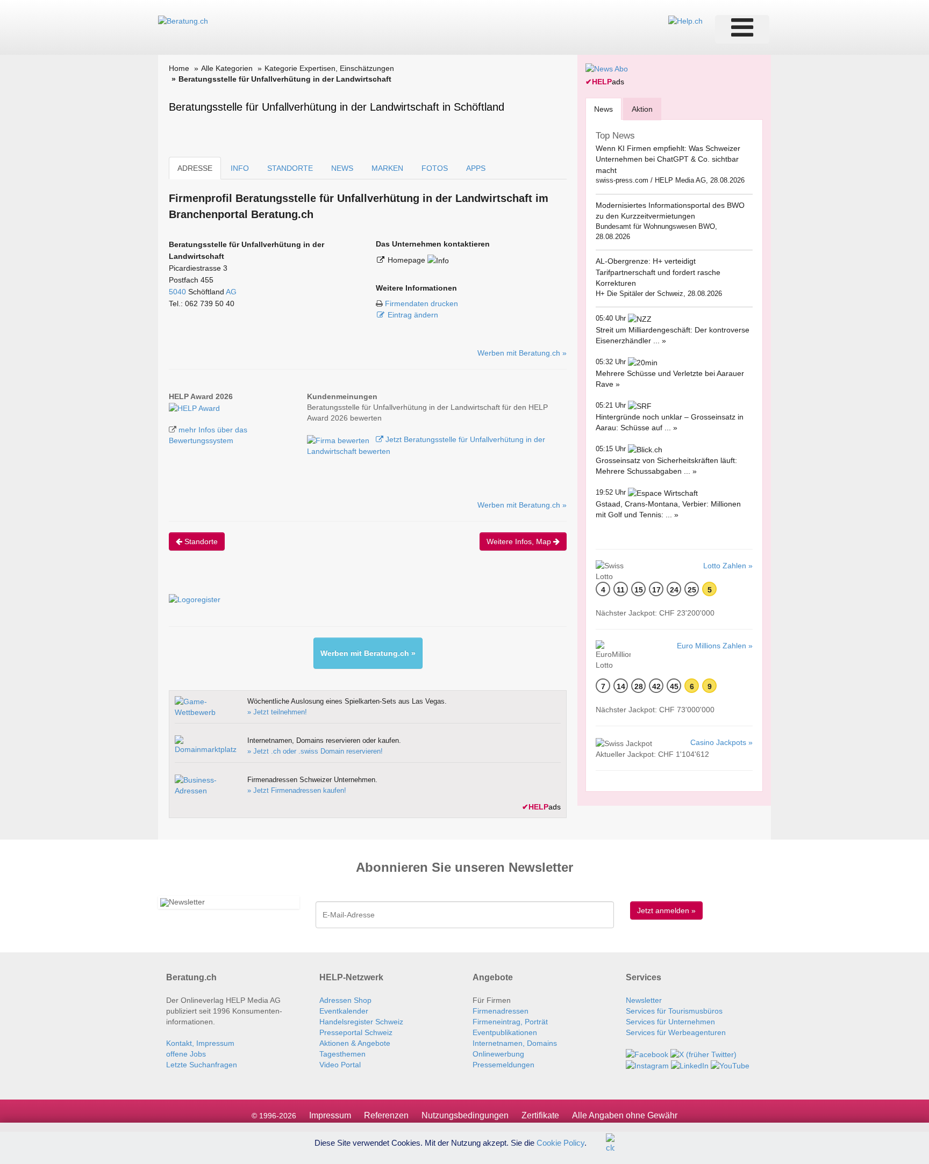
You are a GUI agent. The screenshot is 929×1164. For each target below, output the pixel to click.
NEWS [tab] (342, 168)
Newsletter (644, 1000)
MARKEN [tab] (387, 168)
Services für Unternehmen (670, 1021)
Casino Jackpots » (721, 742)
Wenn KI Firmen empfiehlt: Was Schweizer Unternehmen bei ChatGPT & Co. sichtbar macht (668, 159)
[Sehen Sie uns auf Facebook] (647, 1054)
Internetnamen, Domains (515, 1043)
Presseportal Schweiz (355, 1032)
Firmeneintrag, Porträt (510, 1021)
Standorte (200, 541)
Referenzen (386, 1115)
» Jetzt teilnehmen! (277, 712)
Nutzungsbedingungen (465, 1115)
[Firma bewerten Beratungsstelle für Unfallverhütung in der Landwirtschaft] (339, 439)
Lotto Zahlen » (728, 565)
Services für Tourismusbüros (674, 1011)
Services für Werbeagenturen (676, 1032)
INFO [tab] (240, 168)
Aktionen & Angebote (354, 1043)
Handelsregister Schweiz (361, 1021)
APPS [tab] (475, 168)
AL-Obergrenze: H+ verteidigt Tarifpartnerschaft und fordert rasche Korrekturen (658, 272)
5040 (177, 291)
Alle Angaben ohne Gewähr (624, 1115)
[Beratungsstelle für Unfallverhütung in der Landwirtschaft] (194, 407)
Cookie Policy (560, 1142)
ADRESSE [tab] (194, 168)
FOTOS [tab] (434, 168)
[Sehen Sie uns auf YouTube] (730, 1065)
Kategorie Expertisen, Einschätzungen (329, 68)
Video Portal (340, 1064)
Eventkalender (343, 1011)
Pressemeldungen (503, 1064)
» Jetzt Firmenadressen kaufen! (296, 790)
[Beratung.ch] (183, 20)
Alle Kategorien (227, 68)
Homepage (407, 260)
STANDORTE (290, 168)
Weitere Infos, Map (520, 541)
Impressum (330, 1115)
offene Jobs (186, 1054)
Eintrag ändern (413, 314)
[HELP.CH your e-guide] (685, 20)
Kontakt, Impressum (200, 1043)
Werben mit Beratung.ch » (522, 353)
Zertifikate (540, 1115)
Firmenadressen (500, 1011)
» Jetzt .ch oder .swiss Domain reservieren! (315, 751)
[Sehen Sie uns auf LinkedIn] (690, 1065)
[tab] (603, 109)
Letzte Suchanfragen (201, 1064)
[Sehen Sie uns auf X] (703, 1054)
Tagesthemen (342, 1054)
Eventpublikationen (505, 1032)
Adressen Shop (345, 1000)
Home (179, 68)
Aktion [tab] (642, 109)
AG (231, 291)
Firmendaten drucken (421, 303)
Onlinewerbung (498, 1054)
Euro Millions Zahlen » (715, 645)
